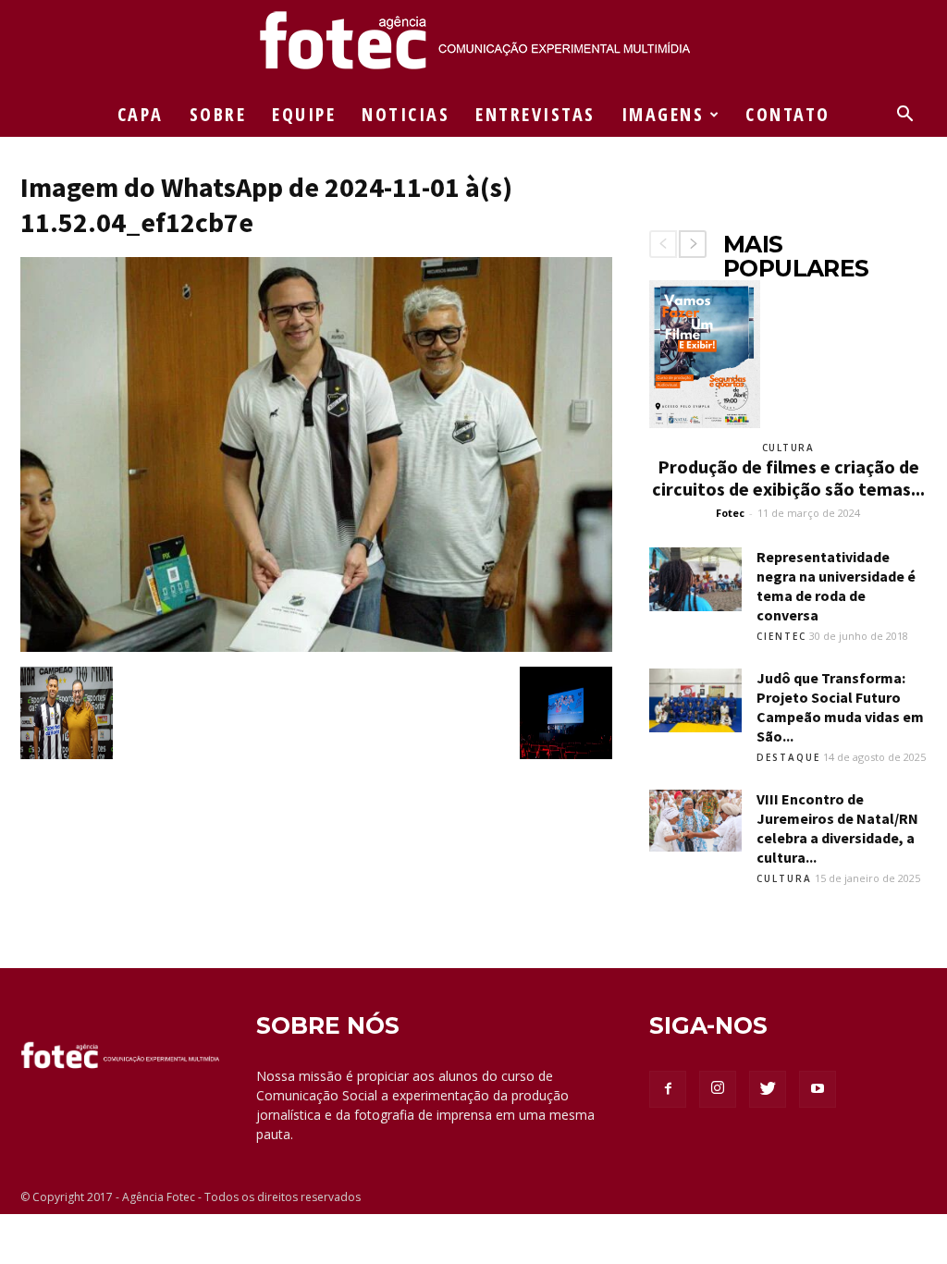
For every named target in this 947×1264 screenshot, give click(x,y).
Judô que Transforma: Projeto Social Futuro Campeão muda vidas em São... (840, 707)
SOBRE (218, 114)
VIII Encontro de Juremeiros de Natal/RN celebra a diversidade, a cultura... (837, 828)
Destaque (788, 757)
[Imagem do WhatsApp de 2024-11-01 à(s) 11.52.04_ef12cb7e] (316, 647)
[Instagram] (717, 1089)
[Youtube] (817, 1089)
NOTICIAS (405, 114)
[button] (904, 116)
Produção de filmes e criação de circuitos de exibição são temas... (788, 477)
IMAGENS (663, 114)
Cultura (788, 447)
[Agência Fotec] (473, 47)
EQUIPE (304, 114)
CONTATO (787, 114)
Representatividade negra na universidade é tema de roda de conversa (836, 585)
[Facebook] (667, 1089)
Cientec (781, 636)
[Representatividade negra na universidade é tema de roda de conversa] (695, 579)
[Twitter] (767, 1089)
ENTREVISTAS (535, 114)
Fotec (730, 513)
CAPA (140, 114)
